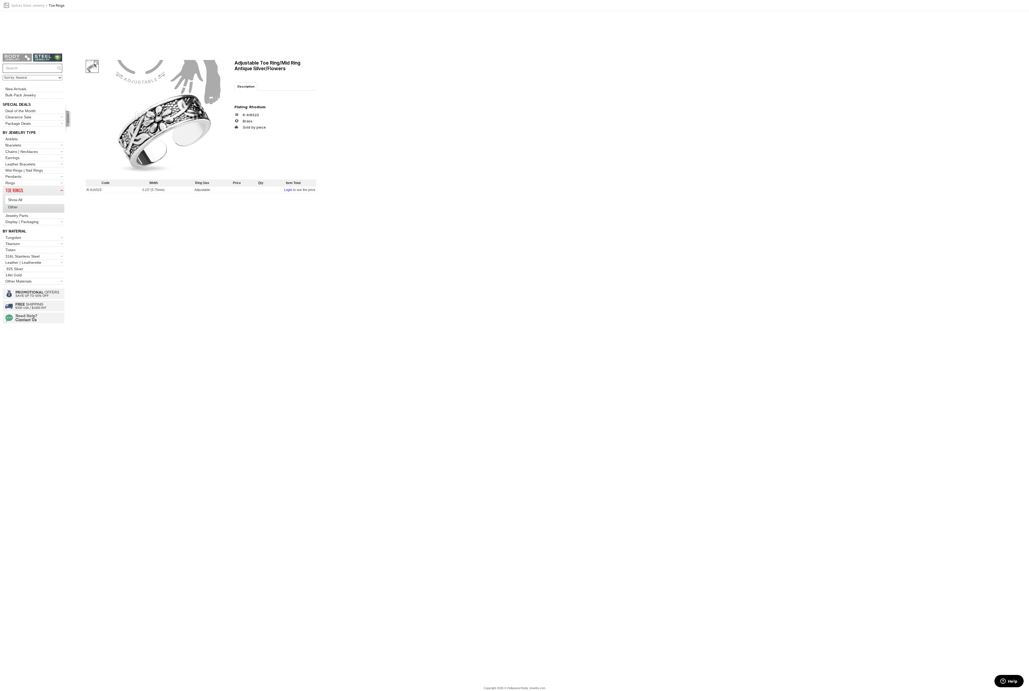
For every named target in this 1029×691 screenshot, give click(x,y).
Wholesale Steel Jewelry (47, 58)
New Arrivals (15, 89)
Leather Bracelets (20, 164)
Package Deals (18, 123)
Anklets (11, 139)
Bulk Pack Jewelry (20, 95)
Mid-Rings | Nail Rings (24, 170)
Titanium (12, 244)
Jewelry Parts (16, 215)
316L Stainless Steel (22, 256)
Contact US (33, 318)
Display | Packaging (22, 222)
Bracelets (13, 145)
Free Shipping (33, 306)
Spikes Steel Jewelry (28, 5)
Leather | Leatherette (23, 262)
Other (13, 207)
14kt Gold (13, 275)
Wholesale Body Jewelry (17, 58)
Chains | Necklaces (21, 151)
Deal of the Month (20, 111)
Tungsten (13, 237)
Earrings (12, 158)
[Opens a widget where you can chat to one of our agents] (1009, 681)
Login (288, 190)
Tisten (10, 250)
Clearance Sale (18, 117)
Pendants (13, 176)
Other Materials (18, 281)
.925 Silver (14, 269)
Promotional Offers (33, 293)
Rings (10, 183)
